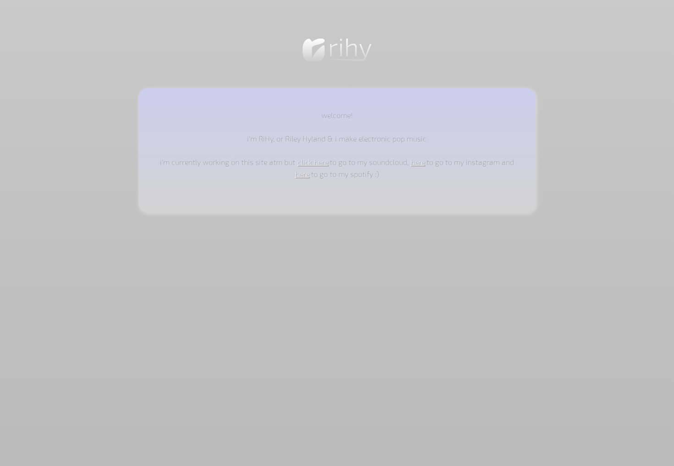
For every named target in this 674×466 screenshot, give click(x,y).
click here (312, 161)
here (417, 161)
